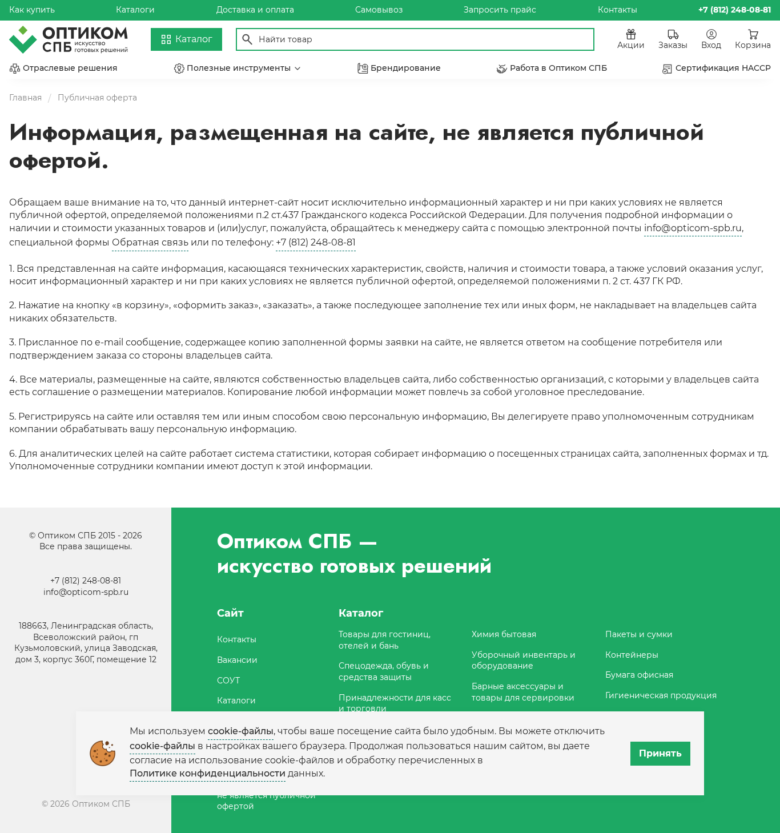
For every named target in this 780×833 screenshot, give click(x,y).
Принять (660, 753)
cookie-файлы (241, 731)
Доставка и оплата (255, 10)
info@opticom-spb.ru (693, 228)
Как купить (32, 10)
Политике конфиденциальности (208, 773)
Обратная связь (150, 242)
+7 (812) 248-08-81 (316, 242)
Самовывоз (379, 10)
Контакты (617, 10)
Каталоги (135, 10)
